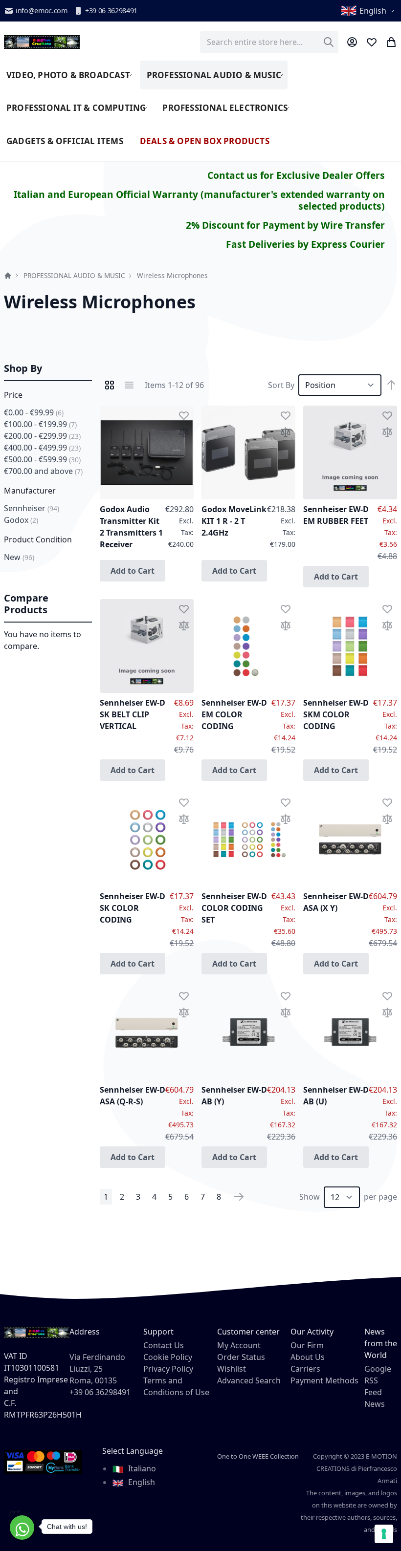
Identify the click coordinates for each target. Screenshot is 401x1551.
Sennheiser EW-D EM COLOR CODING (234, 714)
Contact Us (163, 1345)
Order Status (241, 1357)
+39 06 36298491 (111, 10)
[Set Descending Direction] (391, 385)
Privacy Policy (168, 1368)
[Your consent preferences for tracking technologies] (384, 1534)
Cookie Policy (167, 1357)
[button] (368, 11)
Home (8, 276)
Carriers (305, 1368)
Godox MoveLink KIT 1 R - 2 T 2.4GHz (234, 521)
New (19, 557)
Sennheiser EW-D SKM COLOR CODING (336, 714)
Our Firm (307, 1345)
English (140, 1482)
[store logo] (42, 42)
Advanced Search (249, 1380)
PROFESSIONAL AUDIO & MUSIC (74, 275)
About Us (307, 1357)
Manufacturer (30, 490)
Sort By (281, 385)
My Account (239, 1345)
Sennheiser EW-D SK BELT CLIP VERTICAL (132, 714)
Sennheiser (31, 508)
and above (43, 471)
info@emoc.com (41, 10)
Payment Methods (324, 1380)
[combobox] (269, 42)
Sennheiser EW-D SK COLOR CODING (132, 908)
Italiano (141, 1468)
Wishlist (231, 1368)
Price (13, 394)
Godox (21, 520)
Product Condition (38, 539)
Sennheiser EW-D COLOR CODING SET (234, 908)
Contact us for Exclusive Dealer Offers (296, 175)
